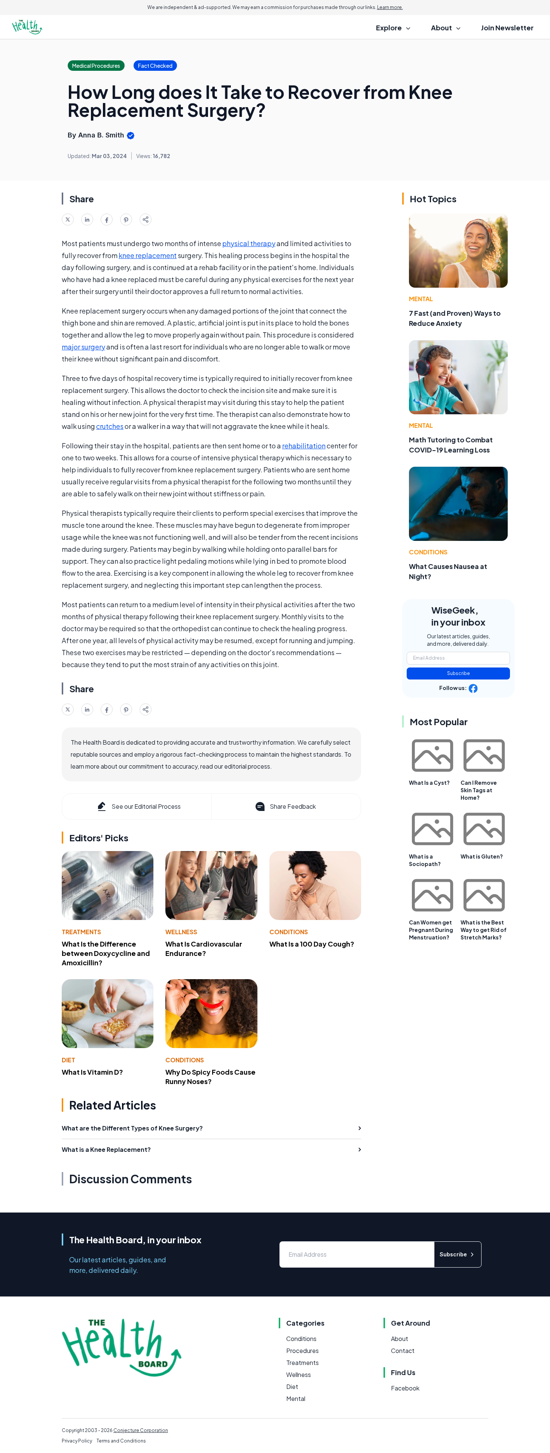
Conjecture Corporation (140, 1430)
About (399, 1338)
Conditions (288, 932)
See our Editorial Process (146, 806)
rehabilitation (304, 445)
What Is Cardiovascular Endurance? (203, 948)
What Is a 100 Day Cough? (311, 943)
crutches (109, 426)
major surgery (83, 346)
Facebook (405, 1388)
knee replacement (148, 255)
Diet (68, 1060)
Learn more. (390, 7)
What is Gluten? (482, 856)
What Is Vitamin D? (92, 1072)
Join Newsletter (507, 27)
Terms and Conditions (121, 1441)
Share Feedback (293, 806)
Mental (421, 299)
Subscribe (458, 673)
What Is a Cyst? (429, 782)
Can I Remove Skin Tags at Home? (479, 790)
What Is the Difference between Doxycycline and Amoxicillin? (106, 953)
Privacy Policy (77, 1441)
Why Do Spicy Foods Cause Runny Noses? (210, 1077)
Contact (403, 1350)
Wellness (181, 932)
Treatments (81, 932)
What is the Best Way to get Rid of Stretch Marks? (484, 930)
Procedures (302, 1350)
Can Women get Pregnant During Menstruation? (431, 930)
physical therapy (248, 243)
